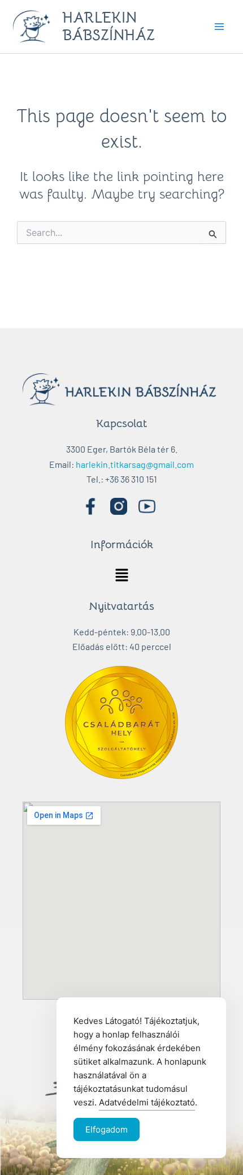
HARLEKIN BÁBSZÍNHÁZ (108, 26)
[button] (121, 575)
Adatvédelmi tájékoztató (147, 1102)
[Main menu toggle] (219, 26)
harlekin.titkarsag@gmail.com (135, 464)
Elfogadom (106, 1129)
